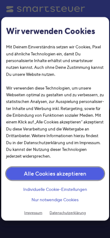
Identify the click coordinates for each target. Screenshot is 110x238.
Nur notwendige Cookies (55, 200)
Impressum (33, 212)
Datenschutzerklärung (68, 212)
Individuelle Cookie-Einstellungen (55, 189)
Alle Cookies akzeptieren (55, 173)
